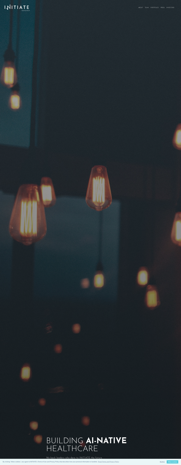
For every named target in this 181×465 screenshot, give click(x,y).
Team (147, 7)
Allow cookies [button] (172, 462)
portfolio (155, 7)
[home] (17, 8)
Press (163, 7)
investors (170, 7)
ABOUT (140, 7)
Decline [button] (162, 462)
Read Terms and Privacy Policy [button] (108, 462)
